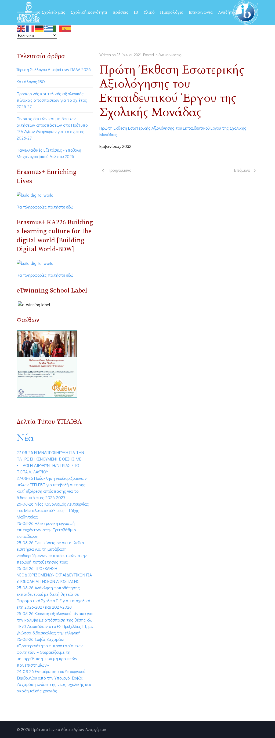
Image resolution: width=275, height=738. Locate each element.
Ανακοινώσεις (169, 54)
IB (136, 12)
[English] (21, 28)
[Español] (66, 28)
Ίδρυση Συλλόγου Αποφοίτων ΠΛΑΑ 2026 (54, 69)
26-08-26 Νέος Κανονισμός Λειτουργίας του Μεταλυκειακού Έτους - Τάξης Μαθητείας (53, 510)
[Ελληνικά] (48, 28)
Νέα (25, 438)
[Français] (30, 28)
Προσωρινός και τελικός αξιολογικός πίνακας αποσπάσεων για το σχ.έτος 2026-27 (52, 100)
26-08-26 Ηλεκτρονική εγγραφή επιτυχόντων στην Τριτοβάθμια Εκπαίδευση (46, 529)
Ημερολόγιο (171, 12)
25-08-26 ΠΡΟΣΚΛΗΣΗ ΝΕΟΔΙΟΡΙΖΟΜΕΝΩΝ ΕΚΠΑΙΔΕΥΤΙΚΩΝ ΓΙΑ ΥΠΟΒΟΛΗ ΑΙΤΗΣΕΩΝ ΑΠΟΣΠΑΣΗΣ (54, 574)
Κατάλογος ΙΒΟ (31, 81)
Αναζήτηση (228, 12)
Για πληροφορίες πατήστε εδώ (45, 207)
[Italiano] (57, 28)
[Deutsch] (39, 28)
